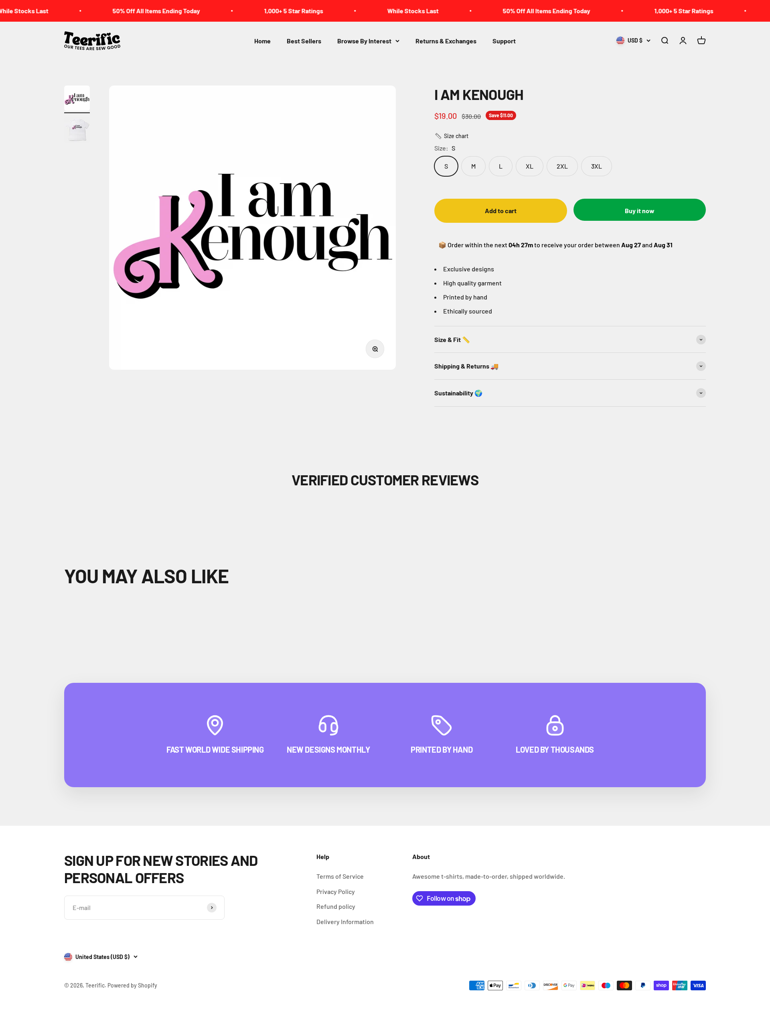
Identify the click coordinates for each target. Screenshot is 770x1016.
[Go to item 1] (77, 99)
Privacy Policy (335, 891)
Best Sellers (304, 41)
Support (504, 41)
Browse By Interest (364, 41)
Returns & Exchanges (445, 41)
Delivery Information (345, 921)
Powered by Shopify (132, 985)
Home (262, 41)
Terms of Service (340, 876)
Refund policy (335, 906)
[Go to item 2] (77, 131)
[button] (451, 136)
